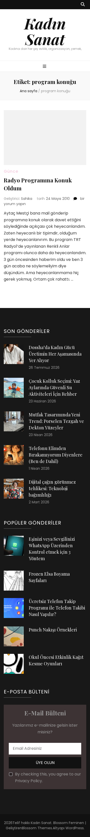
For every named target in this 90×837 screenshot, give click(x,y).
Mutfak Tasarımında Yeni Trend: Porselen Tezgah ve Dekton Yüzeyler (56, 421)
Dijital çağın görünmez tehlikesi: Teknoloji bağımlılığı (52, 488)
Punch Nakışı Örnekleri (53, 630)
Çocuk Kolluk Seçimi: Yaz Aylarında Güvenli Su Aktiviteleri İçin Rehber (54, 387)
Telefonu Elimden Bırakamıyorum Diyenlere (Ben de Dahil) (55, 454)
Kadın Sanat (45, 31)
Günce (11, 171)
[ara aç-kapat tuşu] (83, 4)
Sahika (26, 198)
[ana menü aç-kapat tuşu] (45, 66)
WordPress (75, 828)
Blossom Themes (37, 828)
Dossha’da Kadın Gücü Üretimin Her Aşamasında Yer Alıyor (55, 353)
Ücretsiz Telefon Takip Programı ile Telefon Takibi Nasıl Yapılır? (57, 607)
